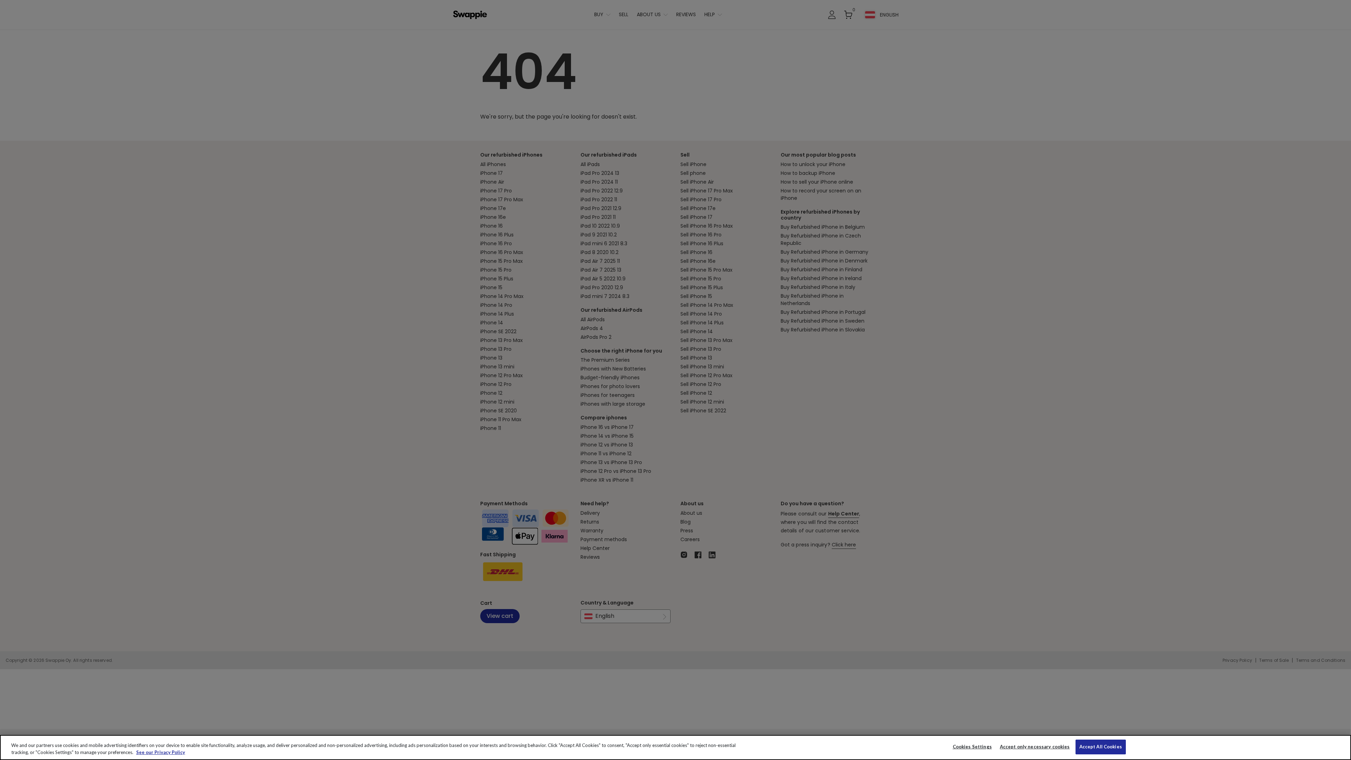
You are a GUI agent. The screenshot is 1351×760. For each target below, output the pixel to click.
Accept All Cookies (1100, 746)
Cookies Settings (972, 746)
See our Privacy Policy (160, 752)
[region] (675, 747)
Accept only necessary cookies (1035, 746)
